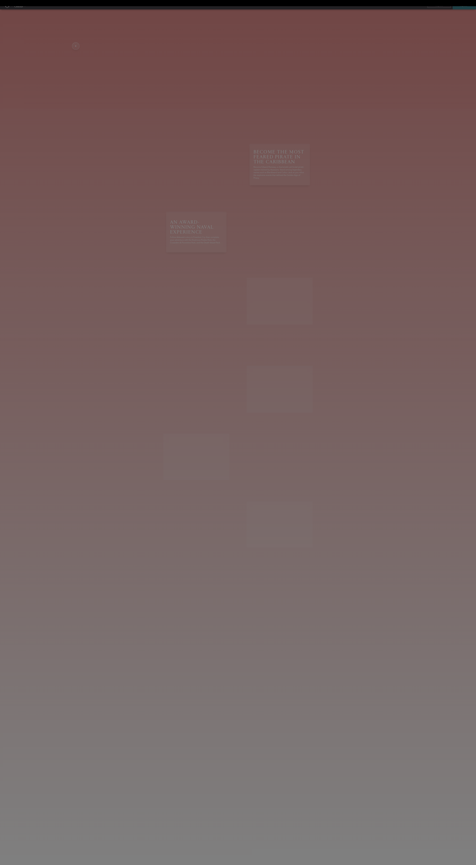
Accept (339, 451)
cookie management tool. (284, 425)
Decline (323, 451)
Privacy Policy (291, 422)
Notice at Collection (311, 422)
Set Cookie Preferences (252, 451)
